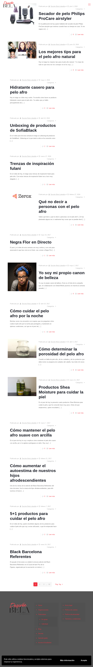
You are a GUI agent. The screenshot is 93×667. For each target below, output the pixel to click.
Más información (67, 660)
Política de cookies (71, 610)
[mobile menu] (89, 4)
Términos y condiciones (73, 619)
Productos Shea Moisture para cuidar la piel (61, 392)
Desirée (40, 633)
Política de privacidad (72, 614)
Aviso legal (68, 605)
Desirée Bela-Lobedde (58, 44)
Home (40, 605)
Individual (45, 624)
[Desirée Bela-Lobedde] (9, 4)
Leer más (80, 34)
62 (49, 584)
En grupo (45, 619)
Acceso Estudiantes (44, 642)
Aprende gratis (43, 638)
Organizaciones (43, 610)
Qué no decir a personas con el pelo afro (59, 206)
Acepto (84, 660)
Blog (39, 629)
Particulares (42, 614)
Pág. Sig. (58, 584)
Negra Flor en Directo (30, 242)
